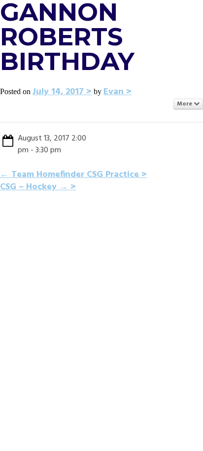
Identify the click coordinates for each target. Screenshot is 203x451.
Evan (113, 92)
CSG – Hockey (34, 187)
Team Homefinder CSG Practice (69, 175)
